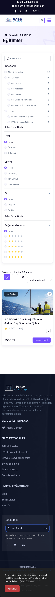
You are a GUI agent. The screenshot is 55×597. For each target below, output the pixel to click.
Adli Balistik (16, 94)
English (11, 204)
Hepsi (10, 142)
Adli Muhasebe (18, 89)
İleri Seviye (13, 179)
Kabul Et (12, 589)
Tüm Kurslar (8, 499)
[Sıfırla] (23, 277)
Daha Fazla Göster (14, 127)
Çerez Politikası (27, 581)
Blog (4, 493)
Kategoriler (10, 66)
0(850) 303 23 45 (28, 2)
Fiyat (7, 136)
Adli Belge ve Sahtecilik (21, 100)
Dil (5, 193)
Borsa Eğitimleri (10, 463)
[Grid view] (7, 277)
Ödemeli (12, 153)
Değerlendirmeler (14, 225)
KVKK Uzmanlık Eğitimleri (22, 122)
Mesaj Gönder (14, 427)
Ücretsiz (12, 147)
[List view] (15, 277)
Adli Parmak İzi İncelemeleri (23, 105)
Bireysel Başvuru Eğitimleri (23, 116)
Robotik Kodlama (11, 475)
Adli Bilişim (16, 83)
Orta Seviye (13, 184)
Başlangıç (12, 173)
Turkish (11, 210)
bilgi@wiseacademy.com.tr (29, 5)
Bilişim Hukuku (10, 469)
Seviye (8, 161)
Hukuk (11, 111)
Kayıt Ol (6, 505)
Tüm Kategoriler (15, 72)
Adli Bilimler (13, 78)
